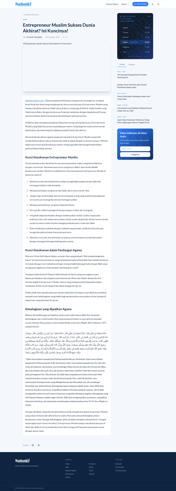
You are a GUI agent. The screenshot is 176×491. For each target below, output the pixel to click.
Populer (132, 64)
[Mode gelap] (152, 4)
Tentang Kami (120, 470)
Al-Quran (92, 464)
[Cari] (158, 4)
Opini (91, 470)
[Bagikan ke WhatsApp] (33, 445)
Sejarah (91, 474)
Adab (67, 464)
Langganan (135, 154)
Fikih (67, 467)
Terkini (122, 64)
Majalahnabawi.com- (35, 100)
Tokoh (67, 477)
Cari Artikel (119, 467)
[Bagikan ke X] (38, 445)
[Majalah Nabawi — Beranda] (23, 4)
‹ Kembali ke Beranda (30, 15)
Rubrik (124, 4)
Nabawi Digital (112, 4)
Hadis (91, 467)
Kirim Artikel (141, 4)
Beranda (118, 464)
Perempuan (69, 474)
